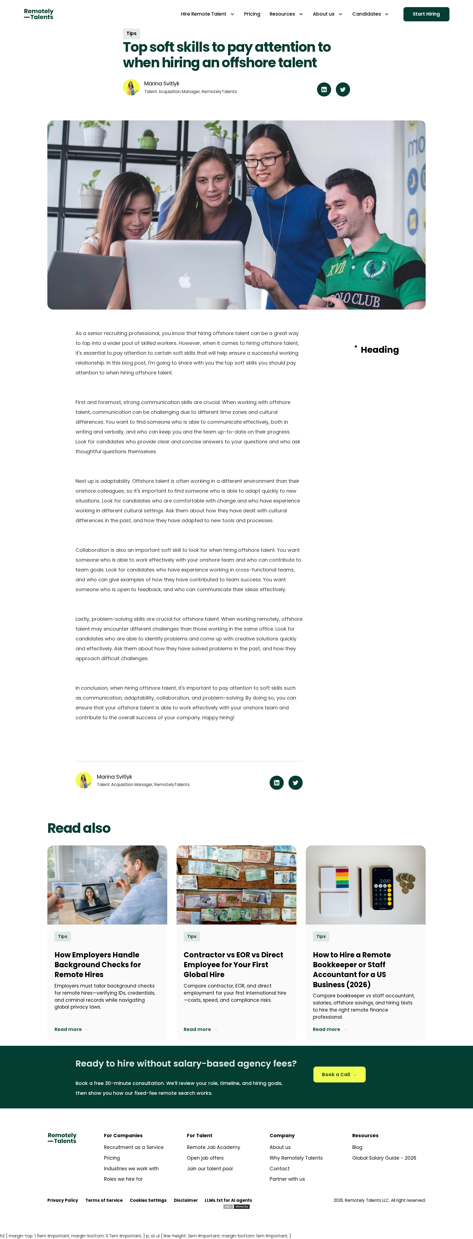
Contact (280, 1168)
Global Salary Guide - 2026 (384, 1158)
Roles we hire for (123, 1179)
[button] (208, 14)
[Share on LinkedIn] (324, 95)
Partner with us (287, 1179)
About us (280, 1147)
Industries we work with (131, 1168)
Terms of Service (104, 1200)
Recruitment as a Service (134, 1147)
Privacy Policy (62, 1200)
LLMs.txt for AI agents (228, 1200)
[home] (39, 14)
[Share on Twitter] (343, 95)
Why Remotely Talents (296, 1158)
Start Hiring (426, 14)
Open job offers (205, 1158)
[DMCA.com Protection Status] (236, 1206)
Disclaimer (186, 1200)
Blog (357, 1147)
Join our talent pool (210, 1168)
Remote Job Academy (213, 1147)
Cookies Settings (148, 1200)
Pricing (112, 1158)
